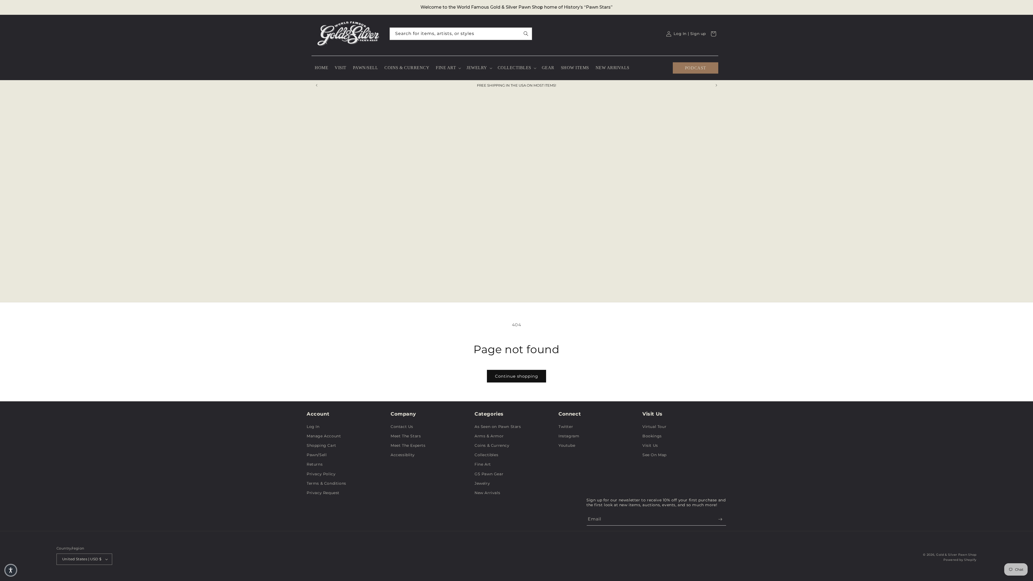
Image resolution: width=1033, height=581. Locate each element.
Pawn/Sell (317, 454)
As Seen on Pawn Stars (498, 426)
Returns (315, 464)
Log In (313, 426)
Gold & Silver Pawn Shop (956, 555)
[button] (448, 68)
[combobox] (461, 34)
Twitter (565, 426)
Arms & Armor (489, 436)
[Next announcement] (716, 85)
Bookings (652, 436)
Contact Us (402, 426)
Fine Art (483, 464)
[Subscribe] (720, 519)
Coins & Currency (492, 445)
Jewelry (482, 483)
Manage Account (324, 436)
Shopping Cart (321, 445)
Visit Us (650, 445)
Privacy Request (323, 492)
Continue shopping (516, 376)
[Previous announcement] (317, 85)
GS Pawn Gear (489, 474)
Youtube (566, 445)
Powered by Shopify (960, 560)
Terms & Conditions (326, 483)
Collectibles (486, 454)
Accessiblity (403, 454)
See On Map (654, 454)
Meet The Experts (408, 445)
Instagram (568, 436)
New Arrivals (487, 492)
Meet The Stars (406, 436)
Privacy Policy (321, 474)
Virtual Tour (654, 426)
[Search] (526, 34)
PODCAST (695, 67)
